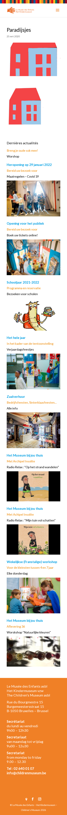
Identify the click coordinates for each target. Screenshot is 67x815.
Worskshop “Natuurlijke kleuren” (29, 632)
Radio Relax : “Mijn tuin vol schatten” (31, 520)
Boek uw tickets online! (22, 235)
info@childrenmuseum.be (26, 773)
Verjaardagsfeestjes (20, 349)
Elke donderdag (17, 573)
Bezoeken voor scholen (22, 294)
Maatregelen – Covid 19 (23, 176)
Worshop (13, 156)
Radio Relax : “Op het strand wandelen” (33, 467)
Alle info (12, 408)
